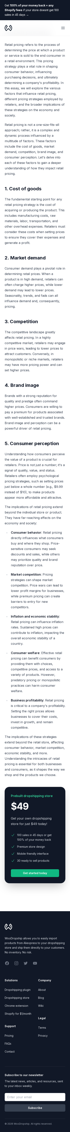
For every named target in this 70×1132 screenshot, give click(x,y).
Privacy (43, 1035)
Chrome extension (16, 1005)
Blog (41, 997)
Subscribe (35, 1107)
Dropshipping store (17, 997)
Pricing (9, 1035)
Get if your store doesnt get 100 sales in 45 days (32, 10)
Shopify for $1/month (18, 1013)
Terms (42, 1027)
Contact (10, 1051)
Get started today (35, 873)
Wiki (41, 1005)
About (42, 989)
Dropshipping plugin (18, 989)
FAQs (8, 1043)
